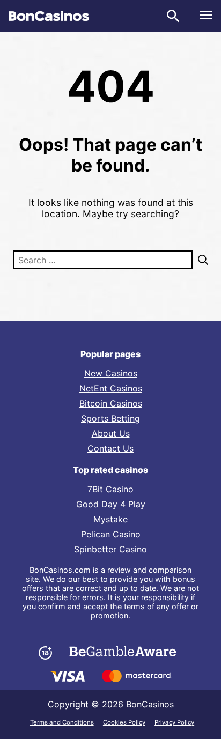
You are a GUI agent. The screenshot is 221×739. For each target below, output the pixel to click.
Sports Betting (110, 418)
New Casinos (110, 373)
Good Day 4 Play (110, 504)
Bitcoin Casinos (110, 403)
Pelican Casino (111, 534)
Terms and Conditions (62, 722)
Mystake (110, 519)
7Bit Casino (110, 489)
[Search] (200, 260)
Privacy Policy (174, 722)
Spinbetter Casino (110, 549)
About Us (111, 433)
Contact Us (110, 448)
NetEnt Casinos (110, 388)
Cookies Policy (124, 722)
